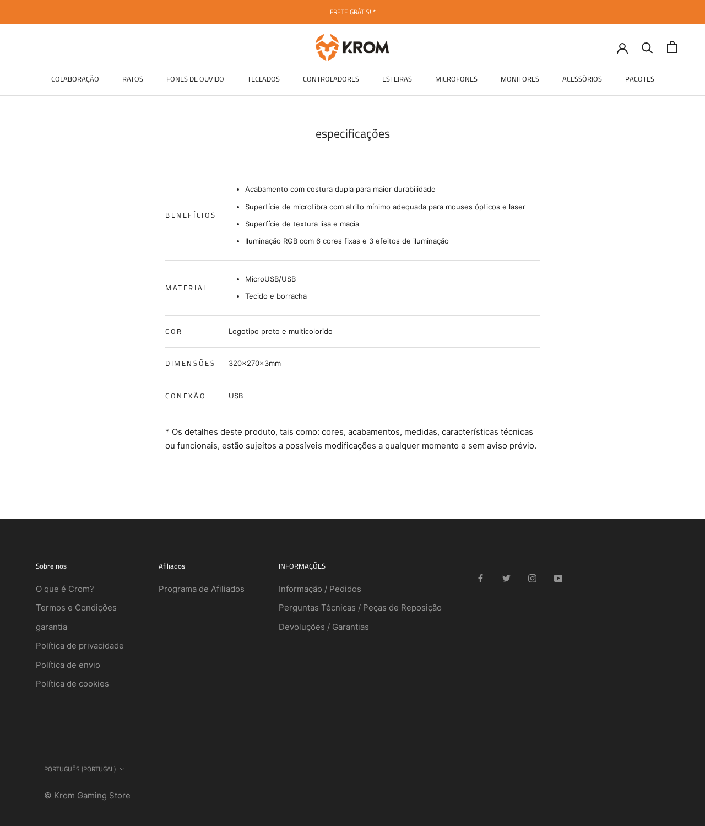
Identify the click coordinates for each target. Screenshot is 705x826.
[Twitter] (506, 578)
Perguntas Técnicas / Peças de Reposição (360, 607)
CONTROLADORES (331, 78)
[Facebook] (480, 578)
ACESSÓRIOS (582, 78)
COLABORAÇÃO (75, 78)
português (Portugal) (80, 769)
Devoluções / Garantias (324, 627)
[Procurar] (647, 47)
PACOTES (639, 78)
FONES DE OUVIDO (195, 78)
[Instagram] (532, 578)
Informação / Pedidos (320, 589)
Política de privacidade (80, 645)
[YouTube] (558, 578)
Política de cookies (72, 683)
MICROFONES (456, 78)
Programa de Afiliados (202, 589)
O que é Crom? (65, 589)
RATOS (132, 78)
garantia (51, 627)
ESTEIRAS (397, 78)
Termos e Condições (76, 607)
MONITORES (520, 78)
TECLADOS (263, 78)
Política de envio (68, 665)
